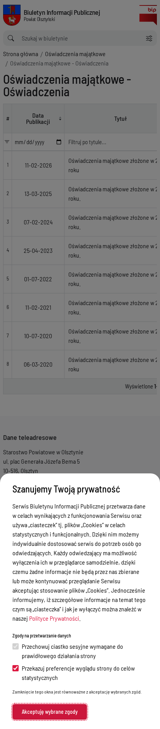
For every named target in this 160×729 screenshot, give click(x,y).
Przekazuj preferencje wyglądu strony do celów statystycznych (78, 672)
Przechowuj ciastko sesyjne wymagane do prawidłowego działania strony (72, 651)
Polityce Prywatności (54, 618)
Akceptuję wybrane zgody (50, 711)
